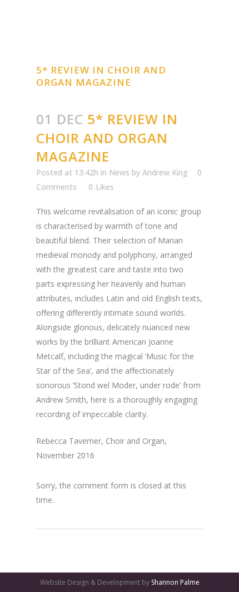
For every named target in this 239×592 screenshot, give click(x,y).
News (119, 172)
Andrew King (165, 172)
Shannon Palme (175, 582)
